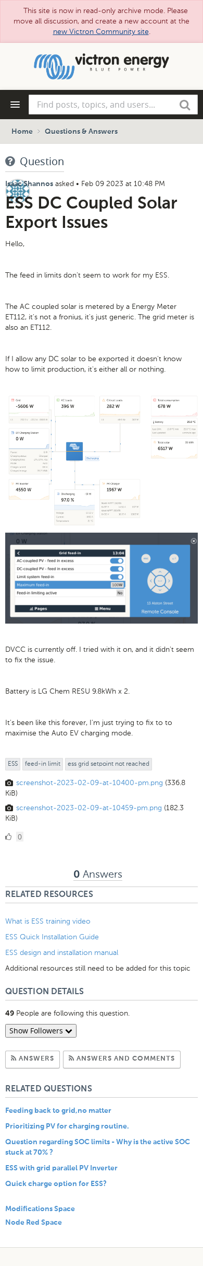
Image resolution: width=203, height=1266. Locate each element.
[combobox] (113, 104)
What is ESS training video (48, 921)
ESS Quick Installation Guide (52, 937)
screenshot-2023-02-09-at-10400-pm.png (89, 782)
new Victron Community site (101, 31)
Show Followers (37, 1030)
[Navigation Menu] (15, 104)
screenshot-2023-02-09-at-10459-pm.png (89, 807)
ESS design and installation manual (61, 952)
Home (22, 131)
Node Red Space (33, 1222)
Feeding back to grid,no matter (58, 1110)
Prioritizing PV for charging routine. (67, 1126)
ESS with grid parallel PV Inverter (61, 1168)
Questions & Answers (81, 131)
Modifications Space (40, 1209)
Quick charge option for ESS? (56, 1184)
